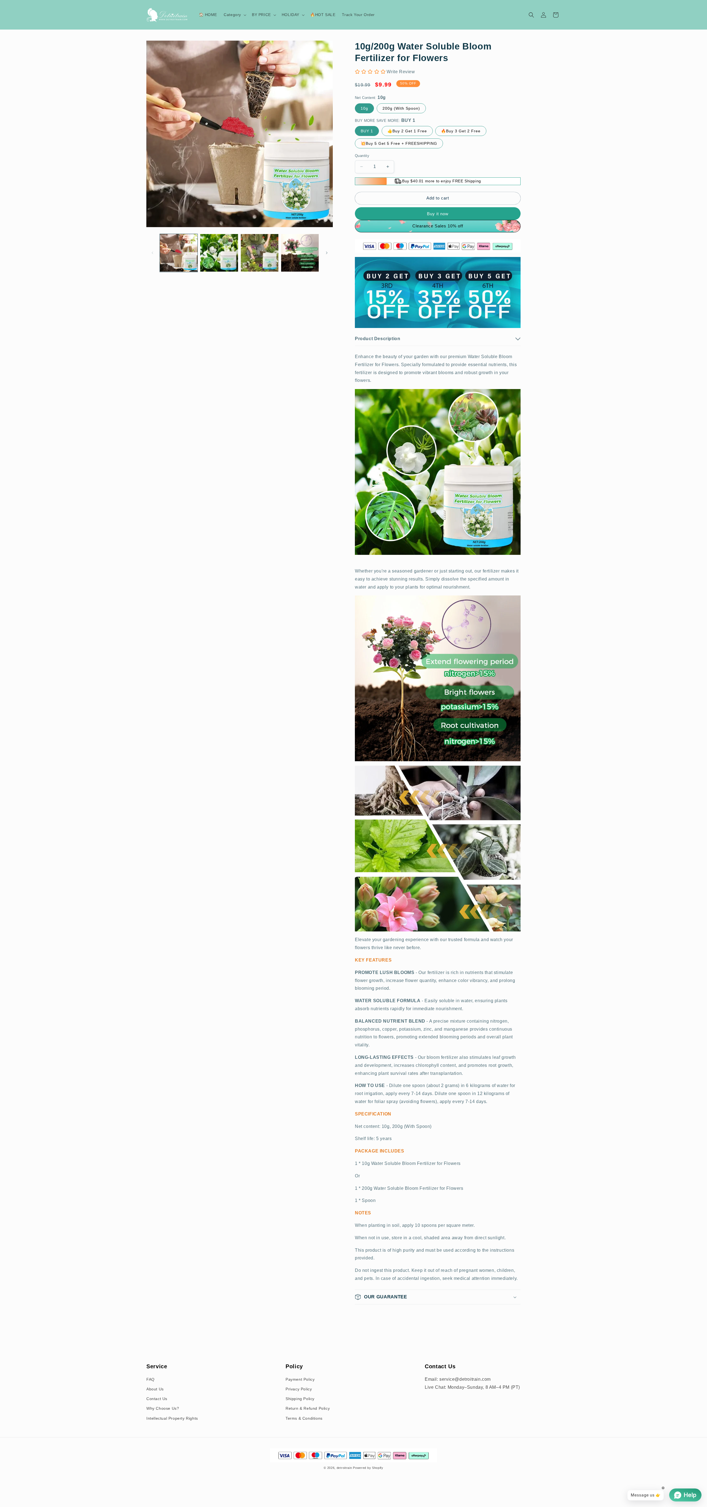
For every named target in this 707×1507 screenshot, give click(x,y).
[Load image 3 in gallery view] (259, 253)
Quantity (362, 156)
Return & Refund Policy (308, 1408)
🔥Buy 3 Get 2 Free (461, 131)
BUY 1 (367, 131)
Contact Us (156, 1398)
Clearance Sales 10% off (437, 226)
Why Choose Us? (162, 1408)
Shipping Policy (300, 1398)
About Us (155, 1389)
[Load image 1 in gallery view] (178, 253)
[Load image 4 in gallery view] (300, 253)
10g (364, 108)
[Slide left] (152, 253)
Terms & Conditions (304, 1418)
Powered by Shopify (368, 1467)
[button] (234, 14)
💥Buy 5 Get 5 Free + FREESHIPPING (399, 143)
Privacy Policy (299, 1389)
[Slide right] (327, 253)
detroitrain (344, 1467)
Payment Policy (300, 1379)
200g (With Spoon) (401, 108)
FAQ (150, 1379)
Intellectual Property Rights (172, 1418)
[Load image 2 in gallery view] (219, 253)
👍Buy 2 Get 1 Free (407, 131)
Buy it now (438, 213)
